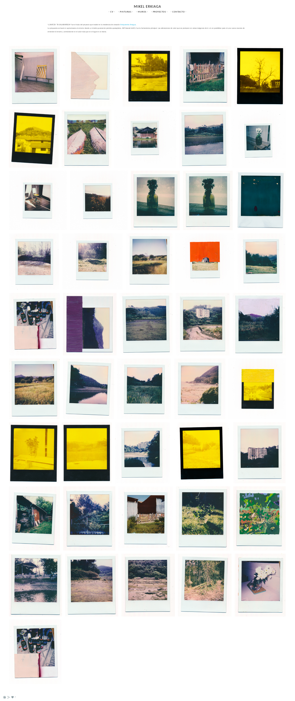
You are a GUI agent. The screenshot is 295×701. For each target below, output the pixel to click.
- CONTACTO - (178, 12)
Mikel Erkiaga (147, 7)
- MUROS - (142, 12)
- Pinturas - (125, 12)
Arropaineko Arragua (128, 25)
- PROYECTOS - (159, 12)
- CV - (112, 12)
